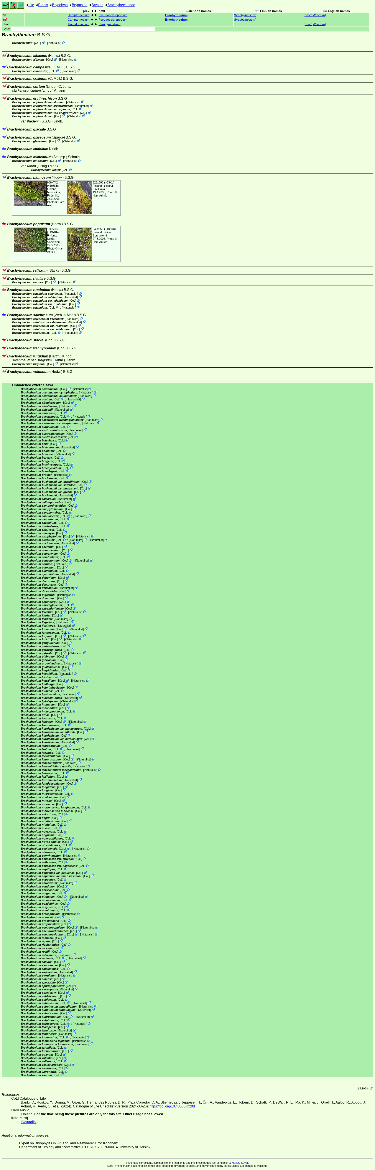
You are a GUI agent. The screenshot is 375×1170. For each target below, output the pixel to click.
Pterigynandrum (109, 24)
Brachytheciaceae (121, 5)
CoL (37, 43)
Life (31, 5)
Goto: (6, 29)
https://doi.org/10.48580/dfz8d (172, 1106)
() (245, 15)
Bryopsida (79, 5)
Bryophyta (60, 5)
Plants (43, 5)
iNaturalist (54, 43)
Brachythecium (176, 15)
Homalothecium (78, 24)
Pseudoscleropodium (113, 15)
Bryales (97, 5)
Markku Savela (240, 1162)
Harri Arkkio (100, 195)
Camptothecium (78, 15)
